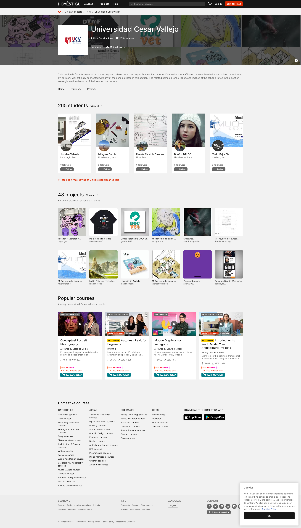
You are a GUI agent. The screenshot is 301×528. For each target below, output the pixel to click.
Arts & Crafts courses (99, 429)
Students (76, 89)
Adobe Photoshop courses (134, 414)
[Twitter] (215, 506)
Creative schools (73, 11)
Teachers (146, 509)
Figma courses (128, 438)
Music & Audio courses (69, 469)
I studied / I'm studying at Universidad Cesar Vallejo (89, 179)
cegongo (62, 241)
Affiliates (124, 509)
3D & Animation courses (69, 440)
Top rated (156, 418)
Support (149, 505)
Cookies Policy (269, 509)
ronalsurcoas (95, 283)
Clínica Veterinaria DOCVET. (134, 238)
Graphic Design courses (101, 433)
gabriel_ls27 (126, 241)
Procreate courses (130, 422)
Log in (218, 3)
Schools (96, 505)
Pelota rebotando (191, 281)
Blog (143, 505)
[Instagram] (227, 506)
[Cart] (209, 4)
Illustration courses (67, 414)
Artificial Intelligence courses (72, 477)
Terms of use (81, 522)
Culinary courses (66, 473)
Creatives (86, 505)
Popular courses (160, 422)
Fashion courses (66, 455)
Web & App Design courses (71, 459)
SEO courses (95, 449)
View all (95, 106)
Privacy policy (94, 522)
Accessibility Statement (125, 522)
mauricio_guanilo (191, 241)
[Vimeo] (234, 506)
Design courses (65, 436)
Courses (61, 505)
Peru (88, 11)
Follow (97, 47)
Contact (135, 505)
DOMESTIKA (69, 4)
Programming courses (100, 453)
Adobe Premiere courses (133, 430)
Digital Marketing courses (101, 457)
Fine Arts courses (98, 437)
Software (127, 410)
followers (65, 165)
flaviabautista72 (97, 241)
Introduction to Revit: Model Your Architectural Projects (218, 344)
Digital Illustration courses (102, 421)
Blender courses (129, 434)
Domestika (125, 505)
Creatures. (188, 238)
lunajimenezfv (127, 283)
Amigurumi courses (98, 464)
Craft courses (64, 418)
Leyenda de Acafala (130, 281)
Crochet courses (97, 460)
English (173, 505)
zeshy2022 (188, 283)
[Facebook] (209, 506)
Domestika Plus (85, 509)
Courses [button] (89, 3)
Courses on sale (160, 426)
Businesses (135, 509)
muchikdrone (64, 283)
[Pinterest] (221, 506)
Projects (104, 3)
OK (269, 516)
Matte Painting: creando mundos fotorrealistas (101, 282)
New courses (158, 414)
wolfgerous (157, 241)
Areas (93, 410)
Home (61, 89)
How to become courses (70, 485)
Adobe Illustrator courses (133, 418)
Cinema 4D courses (130, 426)
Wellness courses (66, 481)
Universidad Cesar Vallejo (135, 29)
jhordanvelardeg (223, 241)
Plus (115, 3)
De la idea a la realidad (100, 238)
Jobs (78, 505)
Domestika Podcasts (67, 509)
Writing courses (65, 451)
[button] (123, 4)
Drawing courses (97, 425)
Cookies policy (108, 522)
